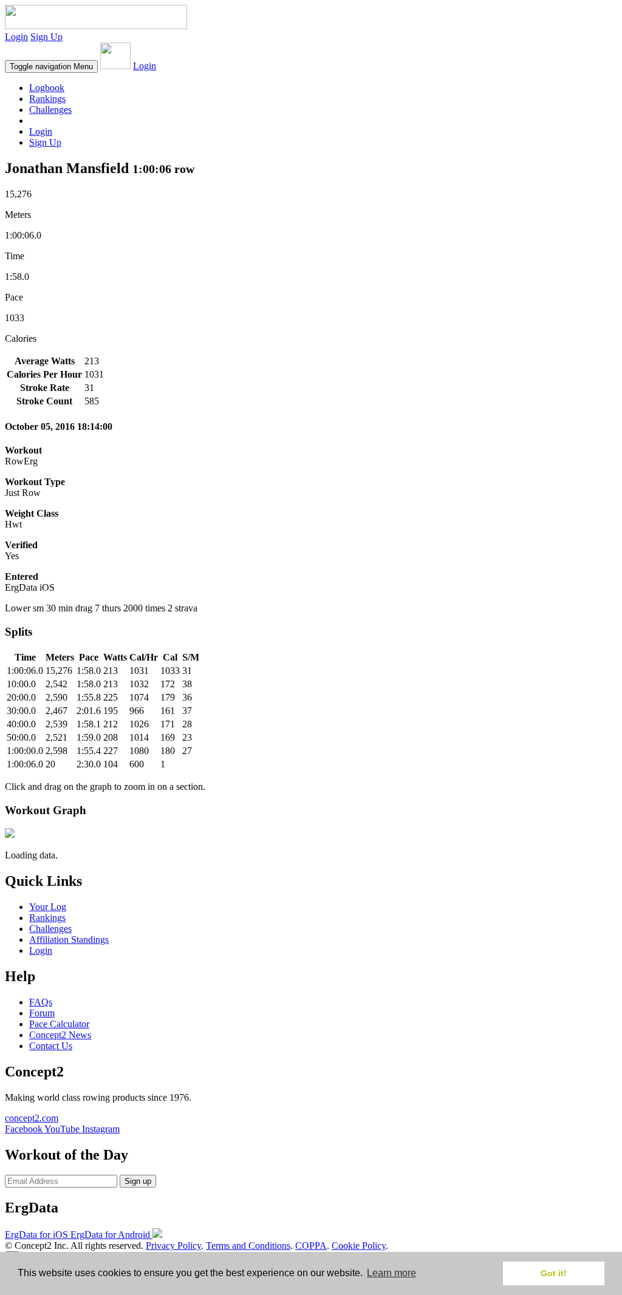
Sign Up (46, 37)
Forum (42, 1013)
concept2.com (31, 1118)
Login (16, 37)
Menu (51, 66)
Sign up (138, 1181)
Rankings (47, 98)
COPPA (311, 1245)
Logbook (46, 88)
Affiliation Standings (69, 939)
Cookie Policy (359, 1245)
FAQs (40, 1002)
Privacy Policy (173, 1245)
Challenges (50, 109)
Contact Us (50, 1046)
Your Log (47, 907)
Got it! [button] (554, 1273)
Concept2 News (60, 1035)
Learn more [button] (391, 1273)
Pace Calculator (59, 1024)
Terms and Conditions (248, 1245)
